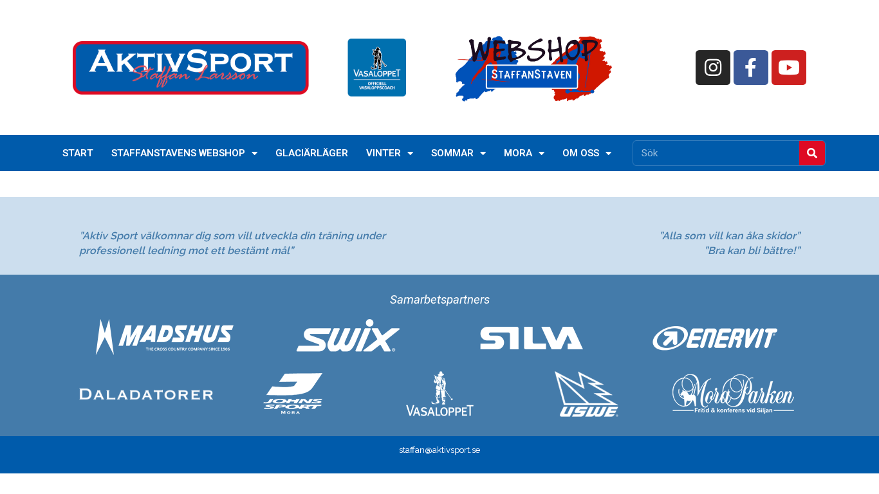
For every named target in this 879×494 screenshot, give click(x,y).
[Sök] (812, 153)
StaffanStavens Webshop (178, 153)
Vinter (383, 153)
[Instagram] (713, 67)
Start (77, 153)
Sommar (452, 153)
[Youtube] (789, 67)
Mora (518, 153)
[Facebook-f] (751, 67)
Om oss (580, 153)
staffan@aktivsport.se (439, 449)
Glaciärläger (311, 153)
